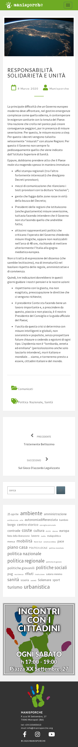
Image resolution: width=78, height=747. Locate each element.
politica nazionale (30, 402)
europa (64, 530)
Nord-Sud (38, 542)
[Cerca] (60, 490)
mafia (43, 536)
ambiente (31, 513)
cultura (39, 530)
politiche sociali (51, 567)
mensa (11, 541)
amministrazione (55, 514)
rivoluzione (39, 574)
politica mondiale (56, 548)
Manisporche (59, 88)
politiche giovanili (20, 568)
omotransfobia (50, 542)
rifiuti (29, 573)
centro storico (27, 524)
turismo (14, 587)
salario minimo (54, 574)
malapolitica (54, 536)
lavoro (35, 536)
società (33, 580)
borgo (11, 525)
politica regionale (25, 560)
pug (10, 574)
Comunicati (25, 389)
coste (27, 530)
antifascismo (12, 520)
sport (56, 580)
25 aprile (13, 514)
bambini (63, 520)
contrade (13, 530)
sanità (48, 402)
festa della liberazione (18, 536)
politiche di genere (54, 562)
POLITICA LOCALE (38, 547)
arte (21, 520)
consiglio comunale (48, 525)
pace (60, 541)
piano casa (17, 547)
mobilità (24, 541)
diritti (48, 531)
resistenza (18, 574)
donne (55, 531)
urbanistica (37, 586)
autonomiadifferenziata (41, 519)
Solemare (44, 580)
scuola (25, 580)
